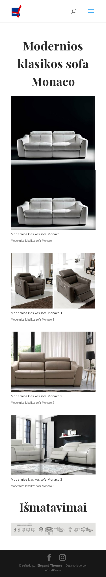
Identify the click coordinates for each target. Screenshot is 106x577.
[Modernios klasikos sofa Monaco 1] (53, 307)
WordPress (53, 570)
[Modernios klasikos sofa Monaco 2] (53, 390)
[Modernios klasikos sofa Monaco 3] (53, 474)
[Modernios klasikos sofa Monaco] (53, 228)
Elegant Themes (49, 565)
